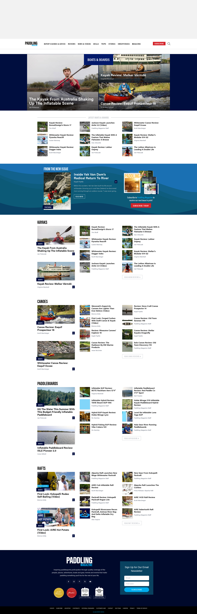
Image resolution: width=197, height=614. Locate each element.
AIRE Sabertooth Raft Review (143, 510)
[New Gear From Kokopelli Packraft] (127, 477)
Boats (40, 244)
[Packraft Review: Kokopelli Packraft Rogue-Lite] (85, 501)
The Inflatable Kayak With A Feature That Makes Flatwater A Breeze (104, 137)
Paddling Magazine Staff (100, 128)
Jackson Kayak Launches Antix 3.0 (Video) (103, 123)
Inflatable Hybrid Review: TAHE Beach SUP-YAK (103, 401)
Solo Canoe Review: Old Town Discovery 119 (145, 343)
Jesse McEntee (97, 350)
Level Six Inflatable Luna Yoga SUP (145, 413)
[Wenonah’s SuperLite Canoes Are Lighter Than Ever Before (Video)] (85, 310)
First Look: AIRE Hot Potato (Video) (53, 531)
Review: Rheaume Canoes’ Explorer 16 (104, 331)
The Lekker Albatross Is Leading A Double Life (145, 148)
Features (48, 207)
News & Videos (84, 44)
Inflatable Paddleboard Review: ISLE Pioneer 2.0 (55, 449)
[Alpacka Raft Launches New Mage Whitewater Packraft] (85, 477)
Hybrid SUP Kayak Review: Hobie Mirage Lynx (104, 413)
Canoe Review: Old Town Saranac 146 (145, 319)
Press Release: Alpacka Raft (143, 490)
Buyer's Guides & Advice (55, 44)
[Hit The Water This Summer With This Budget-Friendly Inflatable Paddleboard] (56, 396)
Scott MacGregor (55, 152)
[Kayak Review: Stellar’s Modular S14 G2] (127, 139)
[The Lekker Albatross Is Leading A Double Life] (127, 151)
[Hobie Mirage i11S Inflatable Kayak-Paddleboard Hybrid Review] (127, 404)
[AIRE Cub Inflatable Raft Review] (85, 489)
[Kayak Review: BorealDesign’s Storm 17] (42, 127)
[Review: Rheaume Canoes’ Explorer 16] (85, 334)
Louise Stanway (54, 140)
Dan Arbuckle (96, 143)
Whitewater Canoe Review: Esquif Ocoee (146, 123)
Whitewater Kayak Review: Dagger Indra (61, 148)
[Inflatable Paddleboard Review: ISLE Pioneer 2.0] (56, 435)
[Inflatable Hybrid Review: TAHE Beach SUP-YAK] (85, 404)
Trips (103, 44)
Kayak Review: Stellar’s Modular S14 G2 (145, 136)
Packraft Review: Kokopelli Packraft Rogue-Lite (104, 498)
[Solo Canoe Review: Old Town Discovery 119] (127, 346)
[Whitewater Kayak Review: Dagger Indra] (42, 151)
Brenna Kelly (96, 314)
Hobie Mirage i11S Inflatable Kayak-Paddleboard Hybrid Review (146, 402)
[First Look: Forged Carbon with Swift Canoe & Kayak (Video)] (85, 322)
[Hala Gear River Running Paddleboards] (127, 429)
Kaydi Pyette (78, 181)
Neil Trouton (138, 396)
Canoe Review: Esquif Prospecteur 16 (49, 328)
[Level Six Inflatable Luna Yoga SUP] (127, 416)
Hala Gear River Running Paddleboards (145, 425)
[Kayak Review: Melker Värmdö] (134, 68)
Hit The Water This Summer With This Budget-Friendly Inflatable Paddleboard (56, 411)
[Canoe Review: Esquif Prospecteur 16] (134, 97)
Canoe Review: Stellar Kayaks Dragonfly (144, 331)
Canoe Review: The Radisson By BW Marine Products (102, 345)
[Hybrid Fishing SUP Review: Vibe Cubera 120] (85, 429)
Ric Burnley (95, 418)
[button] (169, 44)
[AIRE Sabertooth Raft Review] (127, 513)
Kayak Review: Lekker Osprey (102, 148)
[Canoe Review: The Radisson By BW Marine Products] (85, 346)
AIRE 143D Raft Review (144, 497)
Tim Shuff (52, 128)
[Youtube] (90, 582)
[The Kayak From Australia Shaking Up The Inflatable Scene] (62, 82)
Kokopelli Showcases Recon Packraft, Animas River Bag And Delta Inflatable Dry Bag (104, 513)
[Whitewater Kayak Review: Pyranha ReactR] (42, 139)
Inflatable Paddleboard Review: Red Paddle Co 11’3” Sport (144, 390)
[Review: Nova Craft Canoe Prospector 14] (127, 310)
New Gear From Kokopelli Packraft (145, 474)
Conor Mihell (41, 454)
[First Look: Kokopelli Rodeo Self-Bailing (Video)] (56, 481)
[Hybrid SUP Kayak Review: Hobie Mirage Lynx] (85, 416)
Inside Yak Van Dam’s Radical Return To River (91, 176)
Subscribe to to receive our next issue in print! (141, 199)
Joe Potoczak (96, 152)
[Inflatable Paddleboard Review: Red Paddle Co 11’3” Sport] (127, 392)
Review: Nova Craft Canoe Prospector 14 (146, 307)
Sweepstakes (124, 44)
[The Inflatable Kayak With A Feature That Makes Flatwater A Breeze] (85, 139)
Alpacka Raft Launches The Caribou (146, 486)
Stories (112, 44)
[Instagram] (74, 582)
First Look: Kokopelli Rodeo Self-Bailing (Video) (53, 495)
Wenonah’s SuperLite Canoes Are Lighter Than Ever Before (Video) (103, 308)
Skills (96, 44)
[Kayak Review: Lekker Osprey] (85, 151)
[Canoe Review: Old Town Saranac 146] (127, 322)
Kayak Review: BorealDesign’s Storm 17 (60, 123)
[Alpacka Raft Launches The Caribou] (127, 489)
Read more (79, 196)
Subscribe (159, 43)
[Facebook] (68, 582)
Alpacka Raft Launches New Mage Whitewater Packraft (104, 474)
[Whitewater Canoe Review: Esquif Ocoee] (127, 127)
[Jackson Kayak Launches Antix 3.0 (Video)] (85, 127)
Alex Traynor (96, 519)
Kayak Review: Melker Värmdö (54, 283)
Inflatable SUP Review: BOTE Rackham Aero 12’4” (104, 389)
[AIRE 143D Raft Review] (127, 501)
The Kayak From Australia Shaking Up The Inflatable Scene (55, 249)
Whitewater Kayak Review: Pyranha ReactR (61, 136)
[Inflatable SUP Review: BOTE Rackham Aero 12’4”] (85, 392)
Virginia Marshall (140, 140)
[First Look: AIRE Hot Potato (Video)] (56, 517)
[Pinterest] (79, 582)
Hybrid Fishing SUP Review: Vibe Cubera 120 (104, 425)
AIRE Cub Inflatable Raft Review (103, 486)
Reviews (71, 44)
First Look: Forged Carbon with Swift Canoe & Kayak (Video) (104, 320)
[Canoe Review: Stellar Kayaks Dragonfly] (127, 334)
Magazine (136, 44)
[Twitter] (85, 582)
